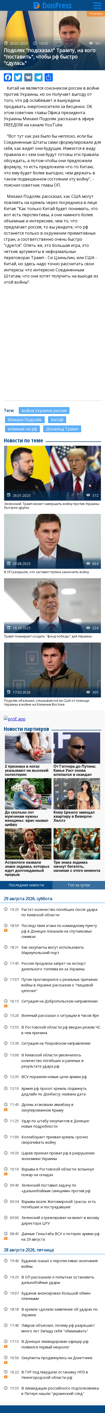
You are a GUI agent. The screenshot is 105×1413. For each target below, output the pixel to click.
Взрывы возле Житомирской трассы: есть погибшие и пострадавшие (52, 1203)
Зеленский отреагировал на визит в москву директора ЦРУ (52, 1219)
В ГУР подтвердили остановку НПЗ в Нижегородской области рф (52, 1374)
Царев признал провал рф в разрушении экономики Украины (52, 1155)
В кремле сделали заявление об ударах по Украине (52, 1311)
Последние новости (26, 885)
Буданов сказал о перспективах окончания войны (52, 1262)
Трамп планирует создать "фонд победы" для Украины (52, 608)
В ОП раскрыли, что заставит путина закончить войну (52, 544)
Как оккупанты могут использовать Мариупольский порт (52, 949)
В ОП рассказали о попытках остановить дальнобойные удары (52, 1279)
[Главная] (36, 5)
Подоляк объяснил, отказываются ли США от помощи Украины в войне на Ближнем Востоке (52, 674)
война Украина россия (44, 410)
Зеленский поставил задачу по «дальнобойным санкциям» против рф (52, 1187)
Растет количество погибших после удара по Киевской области (52, 911)
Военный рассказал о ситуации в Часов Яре (52, 1015)
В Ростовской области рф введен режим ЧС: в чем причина (52, 1029)
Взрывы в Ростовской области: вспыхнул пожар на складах (52, 1171)
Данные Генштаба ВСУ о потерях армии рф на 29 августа (52, 1235)
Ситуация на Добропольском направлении (52, 1002)
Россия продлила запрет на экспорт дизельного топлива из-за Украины (52, 965)
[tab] (26, 885)
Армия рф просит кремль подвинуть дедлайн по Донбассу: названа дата (52, 1090)
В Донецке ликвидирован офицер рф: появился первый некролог (52, 1343)
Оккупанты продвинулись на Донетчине (52, 1359)
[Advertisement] (52, 342)
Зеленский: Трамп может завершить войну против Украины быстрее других (52, 478)
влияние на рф (22, 429)
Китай (57, 419)
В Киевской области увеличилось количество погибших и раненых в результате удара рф (52, 1060)
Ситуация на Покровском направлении (52, 1043)
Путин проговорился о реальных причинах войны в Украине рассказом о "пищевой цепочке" (52, 984)
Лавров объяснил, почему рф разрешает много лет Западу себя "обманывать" (52, 1327)
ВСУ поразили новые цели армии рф (52, 1076)
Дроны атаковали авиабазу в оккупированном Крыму (52, 1106)
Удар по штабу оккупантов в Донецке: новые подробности (52, 1123)
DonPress (57, 5)
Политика (95, 13)
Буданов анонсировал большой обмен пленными (52, 1295)
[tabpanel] (52, 1145)
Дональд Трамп (62, 429)
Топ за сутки (79, 885)
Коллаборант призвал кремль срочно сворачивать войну (52, 1139)
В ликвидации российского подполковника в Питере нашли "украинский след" (52, 1390)
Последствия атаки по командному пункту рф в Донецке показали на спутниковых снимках (52, 930)
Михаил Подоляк (25, 419)
